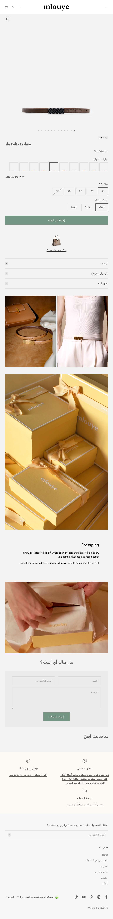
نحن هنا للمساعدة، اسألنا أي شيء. (85, 804)
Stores (105, 854)
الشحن (104, 878)
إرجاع (105, 883)
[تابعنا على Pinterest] (91, 897)
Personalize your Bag (56, 250)
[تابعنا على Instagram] (99, 897)
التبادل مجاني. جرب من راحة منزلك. (28, 775)
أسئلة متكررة (101, 872)
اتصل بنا (104, 866)
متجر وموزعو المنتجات (96, 860)
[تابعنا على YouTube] (84, 897)
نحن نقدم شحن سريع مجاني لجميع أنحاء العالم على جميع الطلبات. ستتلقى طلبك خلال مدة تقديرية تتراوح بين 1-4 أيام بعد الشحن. (84, 779)
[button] (56, 177)
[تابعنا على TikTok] (76, 897)
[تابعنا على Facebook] (106, 897)
